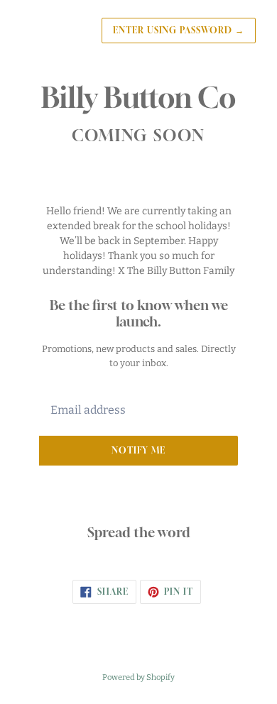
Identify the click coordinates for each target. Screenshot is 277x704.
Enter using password (178, 30)
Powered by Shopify (138, 677)
